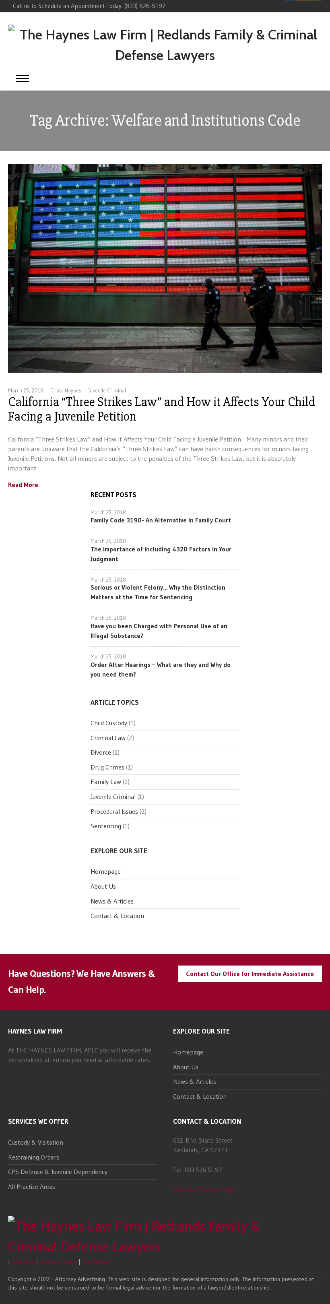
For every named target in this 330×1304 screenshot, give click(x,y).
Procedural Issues (114, 811)
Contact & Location (117, 916)
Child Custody (109, 723)
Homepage (106, 871)
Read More (23, 485)
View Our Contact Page (204, 1189)
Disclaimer (96, 1262)
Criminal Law (108, 738)
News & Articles (112, 901)
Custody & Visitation (35, 1142)
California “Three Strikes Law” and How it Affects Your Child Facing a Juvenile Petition (161, 409)
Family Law (106, 782)
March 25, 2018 (25, 390)
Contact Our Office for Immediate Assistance (250, 974)
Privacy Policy (59, 1262)
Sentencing (106, 826)
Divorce (101, 752)
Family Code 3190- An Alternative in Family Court (161, 520)
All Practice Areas (31, 1186)
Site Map (23, 1262)
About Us (103, 886)
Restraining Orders (33, 1157)
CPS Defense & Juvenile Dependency (57, 1172)
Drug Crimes (107, 767)
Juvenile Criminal (107, 390)
